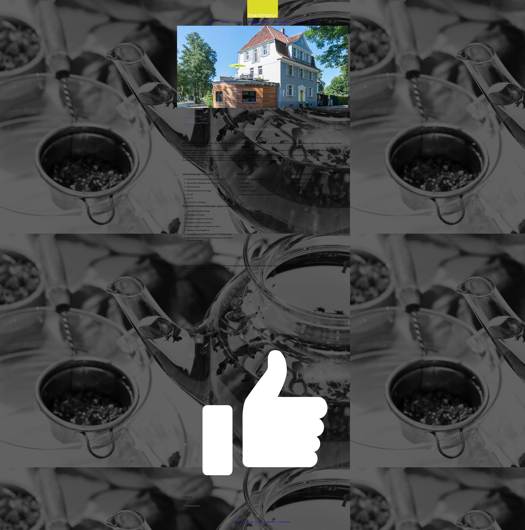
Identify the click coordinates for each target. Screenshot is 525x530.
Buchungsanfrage (281, 22)
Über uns (225, 22)
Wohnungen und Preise (258, 22)
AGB (259, 522)
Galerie (238, 22)
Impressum (313, 22)
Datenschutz (285, 522)
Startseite (211, 22)
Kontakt (299, 22)
